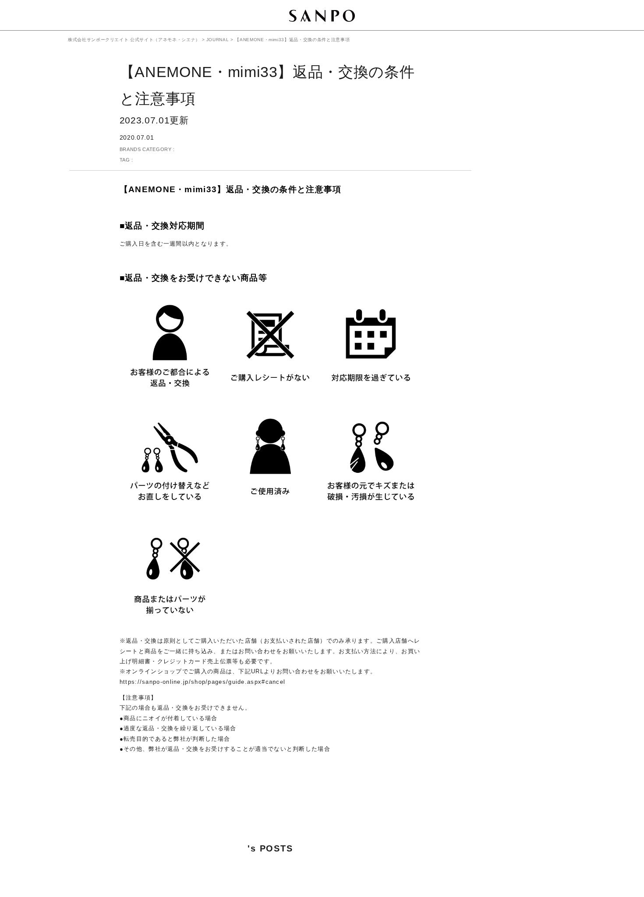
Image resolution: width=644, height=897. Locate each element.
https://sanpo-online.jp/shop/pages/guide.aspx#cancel (203, 682)
